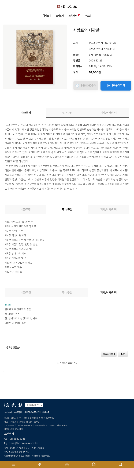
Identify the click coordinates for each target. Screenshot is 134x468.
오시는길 (46, 412)
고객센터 (73, 15)
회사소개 (47, 15)
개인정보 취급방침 (32, 412)
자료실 (87, 15)
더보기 (122, 353)
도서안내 (60, 15)
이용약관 (18, 412)
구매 (88, 85)
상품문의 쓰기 (109, 353)
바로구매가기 (117, 85)
